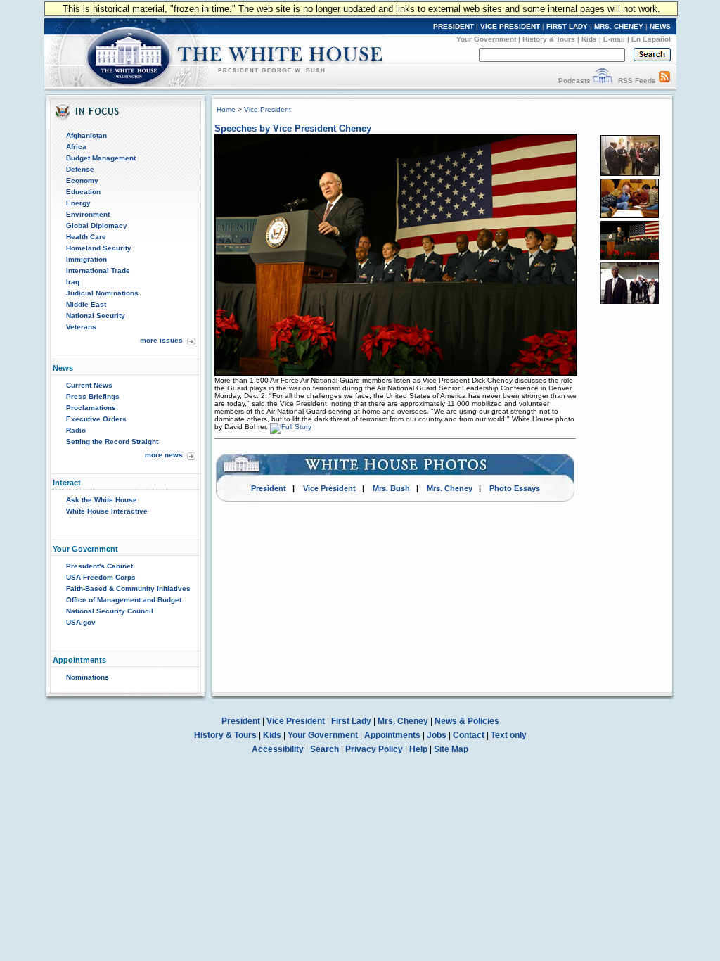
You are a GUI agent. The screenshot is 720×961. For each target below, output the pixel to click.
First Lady (351, 721)
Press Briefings (93, 396)
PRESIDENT (453, 26)
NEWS (660, 26)
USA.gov (81, 622)
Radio (76, 430)
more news (164, 455)
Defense (80, 169)
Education (83, 192)
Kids (589, 39)
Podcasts (574, 80)
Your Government (486, 39)
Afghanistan (86, 135)
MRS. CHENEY (618, 26)
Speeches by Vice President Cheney (292, 128)
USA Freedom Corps (101, 577)
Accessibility (278, 749)
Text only (509, 735)
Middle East (86, 304)
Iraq (72, 282)
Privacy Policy (374, 749)
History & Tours (548, 39)
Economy (82, 180)
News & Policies (467, 721)
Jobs (436, 735)
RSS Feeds (637, 80)
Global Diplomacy (96, 225)
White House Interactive (107, 511)
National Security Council (109, 611)
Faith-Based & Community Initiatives (128, 588)
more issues (161, 340)
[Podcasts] (602, 80)
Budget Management (101, 158)
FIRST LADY (567, 26)
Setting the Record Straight (112, 441)
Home (226, 109)
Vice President (267, 109)
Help (418, 749)
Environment (88, 214)
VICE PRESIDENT (510, 26)
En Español (651, 39)
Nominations (87, 677)
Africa (76, 147)
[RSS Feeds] (664, 80)
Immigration (86, 259)
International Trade (98, 270)
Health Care (86, 237)
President (268, 488)
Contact (468, 735)
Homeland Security (98, 248)
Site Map (451, 749)
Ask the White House (101, 500)
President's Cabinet (99, 566)
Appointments (392, 735)
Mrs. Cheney (449, 488)
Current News (89, 385)
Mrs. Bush (391, 488)
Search (324, 749)
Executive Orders (96, 419)
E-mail (614, 39)
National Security (95, 315)
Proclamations (91, 408)
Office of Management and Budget (123, 600)
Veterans (81, 327)
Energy (78, 203)
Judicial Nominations (102, 293)
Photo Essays (514, 488)
